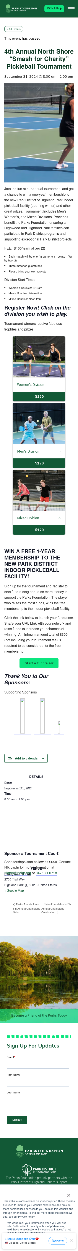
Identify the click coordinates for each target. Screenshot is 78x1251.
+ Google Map (14, 890)
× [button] (68, 1193)
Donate (53, 8)
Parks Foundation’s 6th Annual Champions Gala (26, 908)
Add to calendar (27, 758)
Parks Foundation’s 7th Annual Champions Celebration (56, 908)
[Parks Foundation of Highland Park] (20, 8)
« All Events (14, 29)
